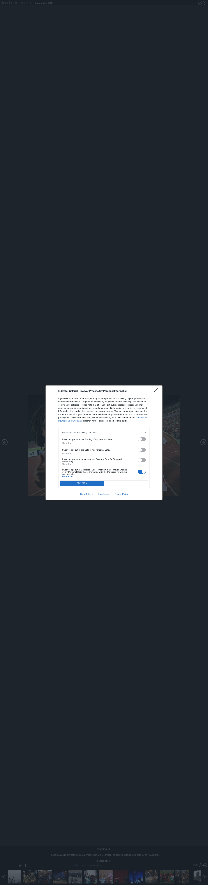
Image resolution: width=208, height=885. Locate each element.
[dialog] (104, 442)
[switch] (142, 439)
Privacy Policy (121, 494)
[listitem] (104, 432)
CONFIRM (82, 483)
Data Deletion (86, 494)
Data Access (104, 494)
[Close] (157, 391)
